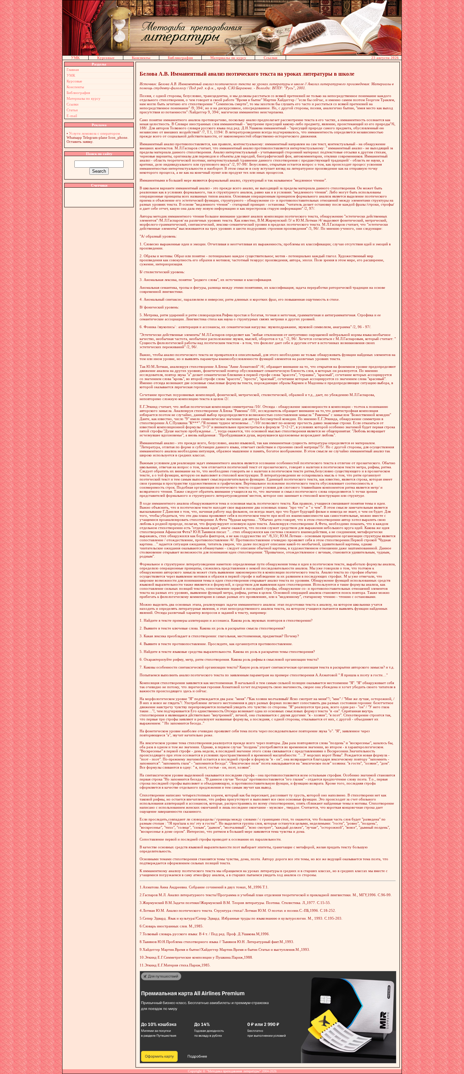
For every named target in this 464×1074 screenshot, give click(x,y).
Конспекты (141, 58)
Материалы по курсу (228, 58)
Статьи (72, 110)
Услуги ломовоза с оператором (94, 133)
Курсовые (105, 58)
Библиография (180, 58)
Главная (73, 70)
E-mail (72, 116)
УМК (75, 58)
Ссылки (270, 58)
